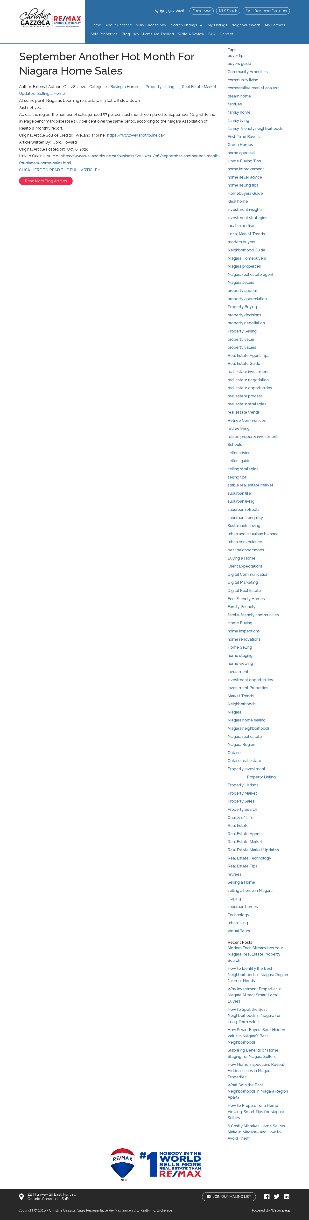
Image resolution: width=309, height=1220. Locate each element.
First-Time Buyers (244, 136)
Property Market (242, 793)
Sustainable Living (244, 525)
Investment (238, 671)
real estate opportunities (250, 388)
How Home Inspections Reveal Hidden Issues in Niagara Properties (256, 1070)
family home (239, 112)
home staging (240, 655)
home (96, 25)
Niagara (234, 712)
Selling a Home (51, 93)
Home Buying (240, 623)
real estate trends (244, 412)
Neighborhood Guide (246, 250)
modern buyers (241, 242)
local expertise (241, 225)
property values (242, 347)
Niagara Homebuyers (247, 258)
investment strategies (247, 217)
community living (243, 80)
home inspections (244, 631)
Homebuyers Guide (245, 193)
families (235, 104)
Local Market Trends (246, 234)
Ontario (234, 752)
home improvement (246, 169)
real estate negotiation (248, 380)
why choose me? (151, 25)
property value (241, 339)
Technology (238, 915)
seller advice (239, 453)
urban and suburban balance (253, 534)
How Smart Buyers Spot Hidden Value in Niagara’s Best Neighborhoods (256, 1035)
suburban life (239, 493)
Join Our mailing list (231, 1197)
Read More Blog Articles (46, 181)
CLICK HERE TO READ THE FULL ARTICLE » (60, 170)
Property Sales (241, 801)
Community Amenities (248, 71)
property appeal (242, 290)
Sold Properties (104, 34)
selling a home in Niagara (250, 890)
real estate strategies (247, 404)
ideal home (238, 201)
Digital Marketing (243, 582)
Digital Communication (248, 574)
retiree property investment (253, 436)
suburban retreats (244, 509)
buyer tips (237, 55)
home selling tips (243, 185)
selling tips (237, 477)
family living (238, 120)
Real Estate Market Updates (253, 850)
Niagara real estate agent (251, 274)
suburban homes (243, 906)
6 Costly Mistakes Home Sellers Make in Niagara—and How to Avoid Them (256, 1132)
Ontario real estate (244, 760)
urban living (238, 923)
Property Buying (242, 307)
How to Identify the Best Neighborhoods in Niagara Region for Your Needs (258, 974)
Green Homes (240, 144)
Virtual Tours (239, 931)
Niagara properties (244, 266)
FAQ (211, 34)
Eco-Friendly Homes (246, 598)
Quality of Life (240, 817)
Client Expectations (245, 566)
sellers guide (239, 460)
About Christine (118, 25)
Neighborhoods (242, 704)
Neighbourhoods (246, 25)
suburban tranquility (245, 517)
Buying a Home (124, 86)
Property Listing (160, 86)
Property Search (242, 809)
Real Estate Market (245, 841)
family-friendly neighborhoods (255, 128)
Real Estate (238, 825)
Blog (126, 34)
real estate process (245, 396)
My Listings (217, 25)
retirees (234, 874)
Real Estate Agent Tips (248, 355)
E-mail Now (202, 11)
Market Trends (241, 696)
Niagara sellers (241, 282)
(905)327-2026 (172, 11)
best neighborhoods (246, 550)
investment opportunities (250, 680)
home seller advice (245, 177)
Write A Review (191, 34)
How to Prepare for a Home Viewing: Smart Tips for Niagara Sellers (256, 1111)
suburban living (241, 501)
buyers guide (239, 63)
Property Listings (243, 785)
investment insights (245, 209)
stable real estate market (250, 485)
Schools (235, 444)
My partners (275, 25)
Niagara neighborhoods (249, 728)
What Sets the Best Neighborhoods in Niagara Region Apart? (258, 1091)
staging (234, 898)
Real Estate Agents (245, 834)
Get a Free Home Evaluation (266, 11)
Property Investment (246, 769)
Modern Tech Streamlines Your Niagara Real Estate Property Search (255, 954)
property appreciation (247, 299)
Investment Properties (248, 688)
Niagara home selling (247, 720)
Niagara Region (241, 744)
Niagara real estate (245, 736)
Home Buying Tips (244, 161)
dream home (239, 96)
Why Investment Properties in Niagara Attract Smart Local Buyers (254, 995)
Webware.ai (280, 1210)
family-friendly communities (253, 615)
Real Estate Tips (242, 866)
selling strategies (243, 469)
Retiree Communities (247, 420)
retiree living (239, 428)
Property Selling (242, 331)
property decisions (244, 315)
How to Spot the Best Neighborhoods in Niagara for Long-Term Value (254, 1015)
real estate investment (248, 371)
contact (226, 34)
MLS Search (228, 11)
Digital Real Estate (244, 590)
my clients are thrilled (154, 34)
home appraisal (241, 153)
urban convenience (245, 542)
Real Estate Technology (249, 858)
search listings (184, 25)
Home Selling (240, 647)
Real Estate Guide (244, 363)
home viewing (240, 663)
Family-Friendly (241, 606)
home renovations (244, 639)
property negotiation (246, 323)
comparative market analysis (254, 88)
